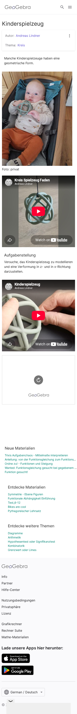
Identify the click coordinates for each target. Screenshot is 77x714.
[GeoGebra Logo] (18, 7)
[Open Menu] (70, 7)
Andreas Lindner (28, 36)
